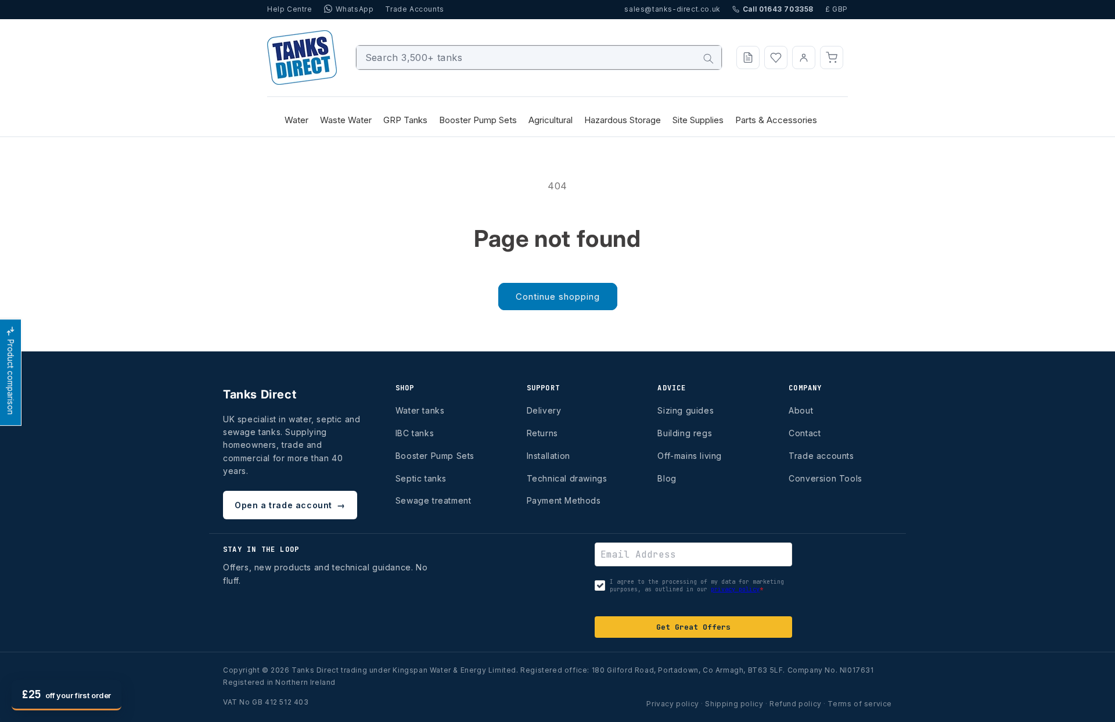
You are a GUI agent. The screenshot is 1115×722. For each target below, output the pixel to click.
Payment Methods (564, 500)
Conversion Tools (825, 478)
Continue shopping (558, 296)
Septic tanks (421, 478)
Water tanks (420, 410)
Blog (666, 478)
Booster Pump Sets (434, 456)
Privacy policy (672, 703)
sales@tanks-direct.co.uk (672, 9)
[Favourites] (775, 57)
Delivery (544, 410)
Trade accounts (821, 456)
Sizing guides (685, 410)
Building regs (684, 433)
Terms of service (860, 703)
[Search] (708, 58)
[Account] (803, 57)
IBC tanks (414, 433)
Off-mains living (689, 456)
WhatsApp (355, 9)
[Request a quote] (748, 57)
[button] (831, 57)
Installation (548, 456)
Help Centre (289, 9)
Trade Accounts (414, 9)
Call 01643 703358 (778, 9)
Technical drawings (567, 478)
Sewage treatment (433, 500)
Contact (805, 433)
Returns (542, 433)
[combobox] (539, 57)
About (801, 410)
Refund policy (795, 703)
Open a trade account (290, 505)
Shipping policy (734, 703)
